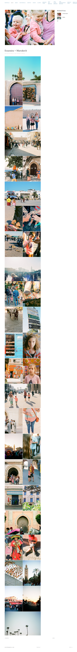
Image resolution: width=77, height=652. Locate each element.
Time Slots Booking (55, 2)
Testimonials (23, 2)
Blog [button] (12, 2)
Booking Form (44, 3)
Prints (34, 2)
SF (57, 21)
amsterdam (65, 13)
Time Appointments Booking (62, 2)
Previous (7, 638)
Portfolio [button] (7, 2)
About (16, 2)
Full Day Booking (50, 2)
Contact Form (69, 3)
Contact (29, 2)
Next (53, 638)
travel (23, 53)
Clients (39, 2)
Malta (63, 17)
